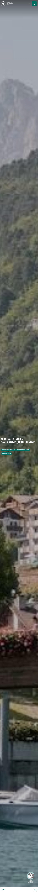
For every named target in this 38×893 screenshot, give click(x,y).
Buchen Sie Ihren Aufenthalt (8, 450)
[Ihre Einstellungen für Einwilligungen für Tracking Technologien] (35, 890)
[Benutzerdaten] (29, 4)
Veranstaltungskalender (23, 450)
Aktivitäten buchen (6, 453)
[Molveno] (8, 4)
